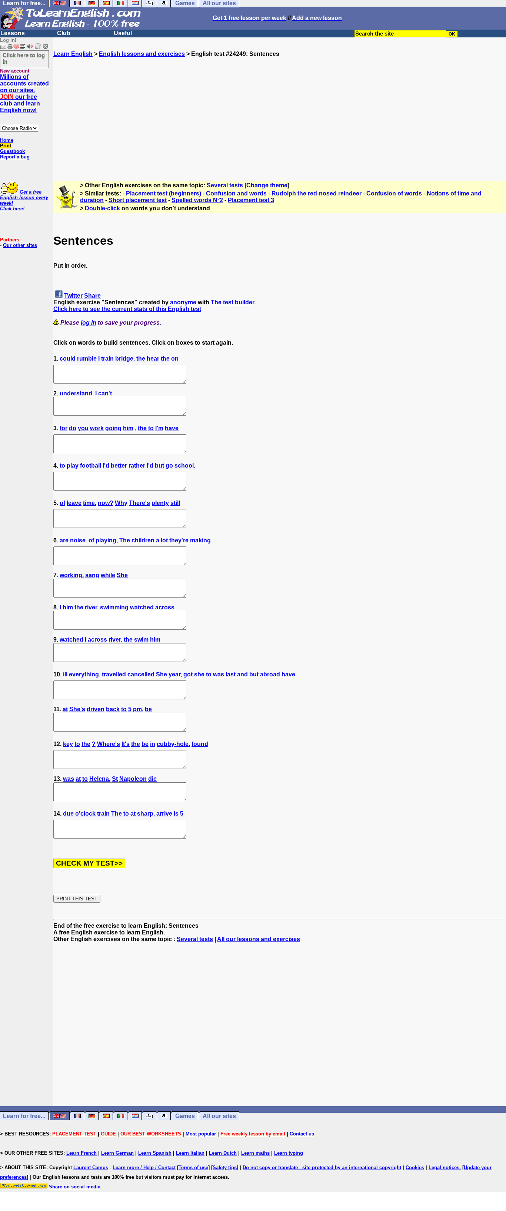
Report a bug (15, 157)
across (164, 607)
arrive (164, 813)
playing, (107, 540)
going (113, 428)
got (188, 674)
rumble (87, 358)
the (140, 358)
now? (105, 503)
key (68, 744)
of (62, 503)
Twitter (73, 295)
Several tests (225, 185)
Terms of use (193, 1167)
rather (137, 465)
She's (77, 709)
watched (142, 607)
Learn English (73, 54)
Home (6, 140)
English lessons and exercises (142, 54)
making (200, 540)
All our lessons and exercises (258, 939)
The (124, 540)
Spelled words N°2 (197, 200)
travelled (114, 674)
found (200, 744)
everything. (84, 674)
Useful (123, 33)
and (242, 674)
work (97, 428)
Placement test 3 (251, 200)
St (115, 779)
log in (88, 323)
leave (74, 503)
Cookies (415, 1167)
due (68, 813)
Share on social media (74, 1187)
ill (65, 674)
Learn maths (255, 1153)
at (65, 709)
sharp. (146, 813)
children (143, 540)
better (119, 465)
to (151, 428)
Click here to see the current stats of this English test (127, 309)
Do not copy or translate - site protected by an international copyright (322, 1167)
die (152, 779)
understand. (77, 393)
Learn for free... (24, 1116)
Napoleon (133, 779)
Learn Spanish (155, 1153)
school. (184, 465)
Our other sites (20, 245)
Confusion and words (236, 193)
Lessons (12, 33)
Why (121, 503)
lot (164, 540)
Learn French (81, 1153)
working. (72, 575)
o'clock (85, 813)
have (172, 428)
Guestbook (12, 151)
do (72, 428)
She (122, 575)
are (64, 540)
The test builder (232, 302)
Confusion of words (394, 193)
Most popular (201, 1134)
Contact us (302, 1134)
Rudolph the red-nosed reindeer (317, 193)
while (108, 575)
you (83, 428)
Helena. (99, 779)
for (63, 428)
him (128, 428)
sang (92, 575)
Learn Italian (190, 1153)
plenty (160, 503)
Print (5, 145)
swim (141, 639)
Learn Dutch (223, 1153)
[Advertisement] (279, 109)
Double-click (102, 208)
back (113, 709)
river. (92, 607)
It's (125, 744)
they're (179, 540)
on (175, 358)
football (90, 465)
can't (105, 393)
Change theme (266, 185)
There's (139, 503)
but (159, 465)
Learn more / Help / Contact (144, 1167)
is (176, 813)
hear (153, 358)
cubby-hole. (173, 744)
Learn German (117, 1153)
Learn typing (288, 1153)
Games (185, 1116)
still (175, 503)
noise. (78, 540)
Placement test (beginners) (163, 193)
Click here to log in (24, 58)
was (218, 674)
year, (175, 674)
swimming (114, 607)
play (73, 465)
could (68, 358)
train (107, 358)
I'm (159, 428)
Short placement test (138, 200)
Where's (108, 744)
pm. (138, 709)
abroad (270, 674)
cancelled (140, 674)
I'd (106, 465)
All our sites (219, 1116)
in (152, 744)
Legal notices (444, 1167)
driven (95, 709)
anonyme (183, 302)
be (148, 709)
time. (89, 503)
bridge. (125, 358)
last (231, 674)
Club (63, 33)
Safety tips (225, 1167)
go (169, 465)
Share (92, 295)
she (199, 674)
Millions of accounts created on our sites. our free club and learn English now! (24, 93)
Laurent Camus (90, 1167)
